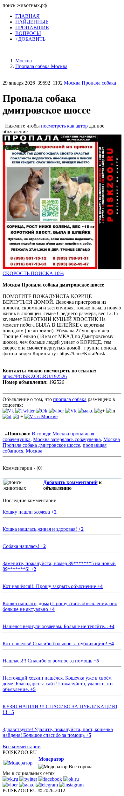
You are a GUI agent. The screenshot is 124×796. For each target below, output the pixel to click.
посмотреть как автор (64, 125)
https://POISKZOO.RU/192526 (35, 376)
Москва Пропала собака (90, 83)
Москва (34, 450)
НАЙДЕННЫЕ (32, 21)
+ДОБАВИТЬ (30, 39)
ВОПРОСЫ (28, 33)
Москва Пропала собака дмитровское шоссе (61, 442)
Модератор (51, 759)
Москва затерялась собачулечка (67, 439)
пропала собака (69, 399)
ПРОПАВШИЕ (32, 27)
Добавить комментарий (70, 482)
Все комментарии (22, 746)
